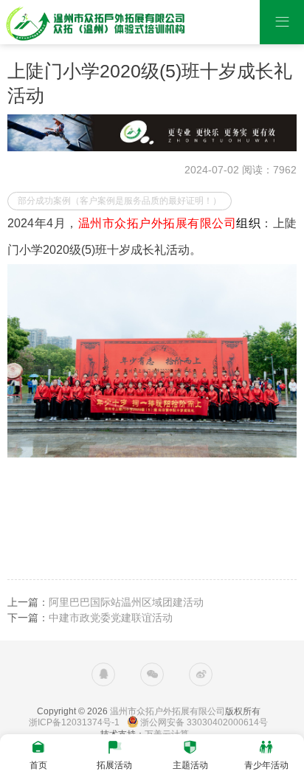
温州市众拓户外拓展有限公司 (167, 711)
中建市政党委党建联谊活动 (111, 618)
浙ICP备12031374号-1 (74, 722)
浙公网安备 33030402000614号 (204, 722)
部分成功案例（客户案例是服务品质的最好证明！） (119, 201)
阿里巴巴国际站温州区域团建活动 (126, 602)
